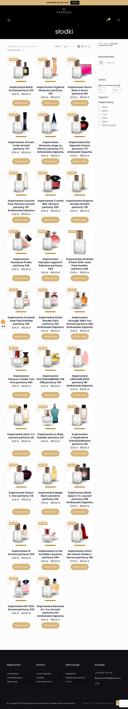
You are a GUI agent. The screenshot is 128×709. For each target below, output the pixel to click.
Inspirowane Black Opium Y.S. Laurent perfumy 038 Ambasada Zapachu (79, 497)
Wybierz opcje (21, 103)
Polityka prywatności (75, 677)
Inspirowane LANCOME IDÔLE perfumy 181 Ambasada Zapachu (79, 380)
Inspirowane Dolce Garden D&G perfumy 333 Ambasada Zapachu (50, 322)
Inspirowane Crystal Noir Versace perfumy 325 (50, 204)
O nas (68, 681)
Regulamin (71, 673)
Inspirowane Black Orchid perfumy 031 (21, 88)
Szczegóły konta (14, 677)
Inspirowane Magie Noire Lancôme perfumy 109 (50, 496)
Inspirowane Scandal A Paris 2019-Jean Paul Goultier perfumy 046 (79, 264)
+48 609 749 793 (104, 672)
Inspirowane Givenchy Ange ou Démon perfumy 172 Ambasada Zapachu (50, 147)
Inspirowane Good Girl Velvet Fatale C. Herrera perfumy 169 (80, 554)
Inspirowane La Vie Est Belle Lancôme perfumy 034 (50, 554)
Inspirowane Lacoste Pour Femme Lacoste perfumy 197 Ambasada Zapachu (21, 205)
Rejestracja (12, 681)
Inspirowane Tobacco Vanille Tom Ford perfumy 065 (21, 379)
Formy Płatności (43, 673)
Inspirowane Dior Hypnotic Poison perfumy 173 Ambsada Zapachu (79, 147)
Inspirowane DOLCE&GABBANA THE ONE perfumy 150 (50, 379)
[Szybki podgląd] (31, 65)
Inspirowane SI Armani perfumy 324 (21, 552)
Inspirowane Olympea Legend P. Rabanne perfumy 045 (50, 264)
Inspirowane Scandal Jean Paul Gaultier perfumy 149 (21, 321)
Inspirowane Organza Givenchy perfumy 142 (50, 90)
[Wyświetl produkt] (31, 59)
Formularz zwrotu (44, 681)
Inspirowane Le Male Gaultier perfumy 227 (50, 436)
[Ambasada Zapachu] (64, 11)
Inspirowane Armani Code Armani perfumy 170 (21, 145)
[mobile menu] (9, 20)
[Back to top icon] (118, 703)
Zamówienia (12, 673)
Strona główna (104, 44)
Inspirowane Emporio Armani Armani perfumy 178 (79, 204)
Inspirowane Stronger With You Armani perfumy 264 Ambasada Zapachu (79, 322)
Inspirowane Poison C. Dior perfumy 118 (21, 494)
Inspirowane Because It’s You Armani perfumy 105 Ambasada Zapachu (50, 611)
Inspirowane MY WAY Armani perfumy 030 (21, 607)
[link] (62, 46)
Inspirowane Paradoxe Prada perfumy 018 (21, 262)
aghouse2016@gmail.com (109, 678)
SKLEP (75, 2)
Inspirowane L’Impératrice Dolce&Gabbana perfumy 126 (79, 439)
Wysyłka (40, 677)
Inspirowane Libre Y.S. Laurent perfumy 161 (21, 436)
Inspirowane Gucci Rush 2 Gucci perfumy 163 (80, 90)
